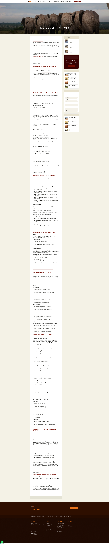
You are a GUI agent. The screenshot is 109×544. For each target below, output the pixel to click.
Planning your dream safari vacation (38, 56)
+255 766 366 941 (33, 535)
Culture (71, 95)
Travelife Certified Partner (40, 516)
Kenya (71, 103)
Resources (61, 1)
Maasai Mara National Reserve (46, 72)
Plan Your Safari (77, 1)
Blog (46, 530)
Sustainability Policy (49, 529)
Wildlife (71, 110)
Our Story (39, 1)
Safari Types (56, 1)
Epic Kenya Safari (59, 531)
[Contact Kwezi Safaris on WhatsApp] (2, 542)
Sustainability (44, 1)
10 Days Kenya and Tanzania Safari (61, 534)
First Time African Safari (60, 532)
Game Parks (71, 97)
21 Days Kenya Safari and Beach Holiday (60, 526)
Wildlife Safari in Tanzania (60, 527)
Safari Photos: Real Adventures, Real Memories (50, 525)
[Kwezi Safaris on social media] (31, 541)
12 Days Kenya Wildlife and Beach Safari (60, 524)
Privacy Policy (2, 543)
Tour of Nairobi (59, 530)
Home (35, 1)
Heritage (71, 99)
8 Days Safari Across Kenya (60, 536)
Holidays (71, 101)
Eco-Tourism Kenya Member (49, 516)
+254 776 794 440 (70, 526)
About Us (47, 523)
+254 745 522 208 (33, 531)
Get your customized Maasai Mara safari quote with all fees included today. (44, 474)
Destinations (50, 1)
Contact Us (47, 526)
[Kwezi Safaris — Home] (29, 1)
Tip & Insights (71, 108)
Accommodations (67, 1)
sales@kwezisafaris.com (71, 528)
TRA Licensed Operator (59, 516)
